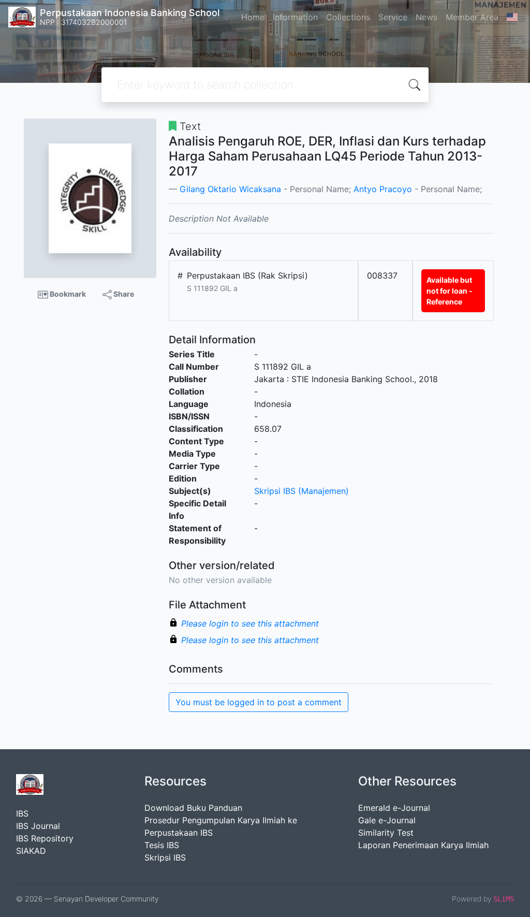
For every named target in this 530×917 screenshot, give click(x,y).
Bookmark (67, 293)
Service (392, 17)
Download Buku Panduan (193, 808)
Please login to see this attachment (250, 623)
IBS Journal (38, 826)
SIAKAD (31, 851)
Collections (348, 17)
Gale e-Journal (387, 820)
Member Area (472, 17)
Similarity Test (386, 832)
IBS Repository (44, 838)
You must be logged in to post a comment (258, 702)
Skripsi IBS (165, 857)
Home (252, 17)
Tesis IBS (161, 845)
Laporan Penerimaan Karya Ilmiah (423, 845)
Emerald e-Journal (394, 808)
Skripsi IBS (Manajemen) (301, 491)
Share (123, 293)
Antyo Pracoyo (383, 189)
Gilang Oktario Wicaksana (230, 189)
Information (295, 17)
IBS (22, 813)
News (426, 17)
